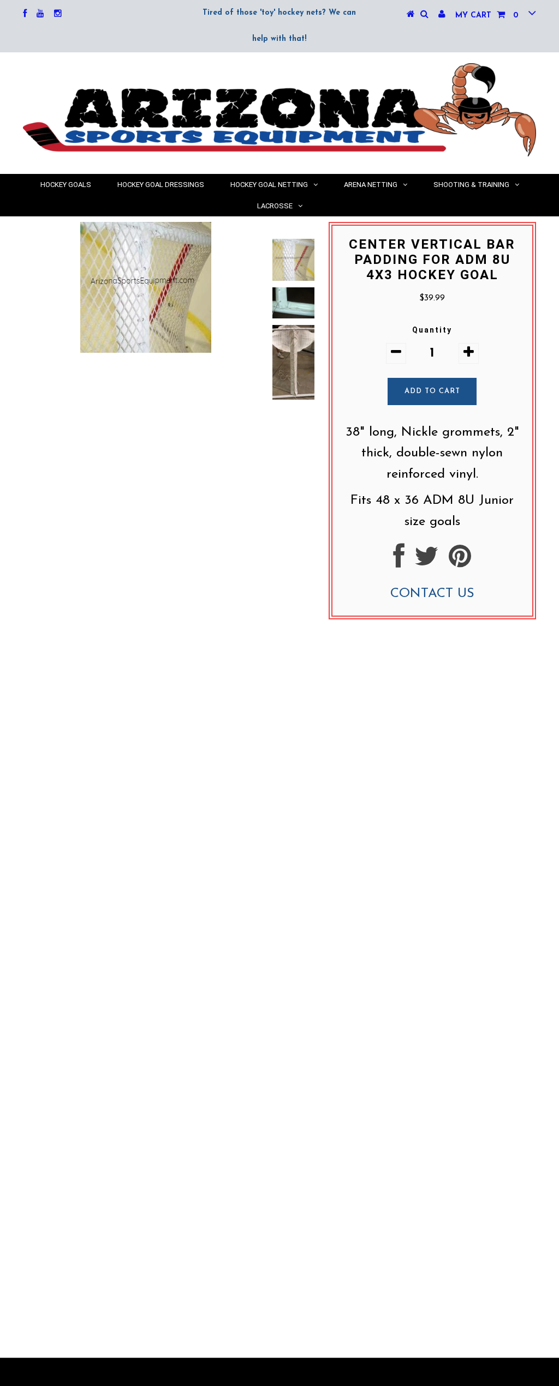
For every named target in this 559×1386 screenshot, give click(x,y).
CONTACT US (432, 593)
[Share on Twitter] (426, 562)
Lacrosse (275, 206)
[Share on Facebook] (399, 562)
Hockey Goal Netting (269, 184)
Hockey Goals (65, 184)
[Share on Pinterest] (460, 562)
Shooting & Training (471, 184)
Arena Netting (370, 184)
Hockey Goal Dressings (160, 184)
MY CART (486, 15)
